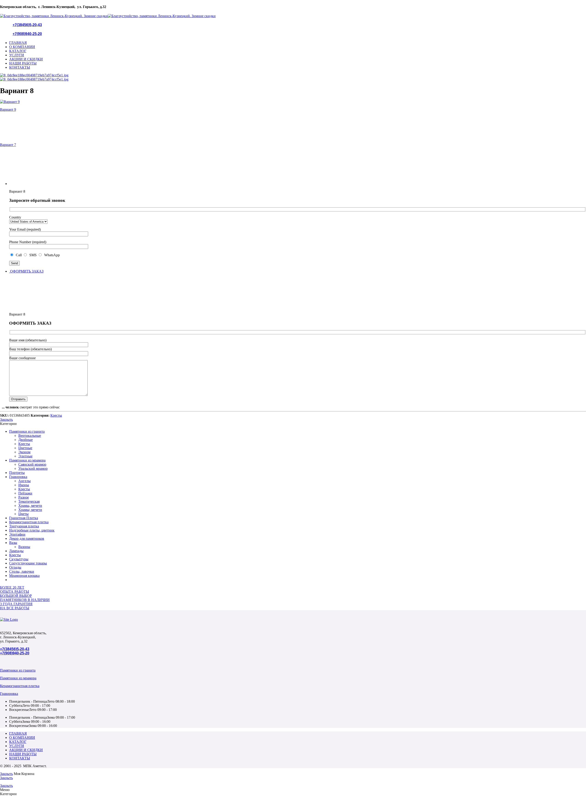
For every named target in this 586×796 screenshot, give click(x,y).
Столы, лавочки (21, 571)
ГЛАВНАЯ (18, 43)
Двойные (25, 440)
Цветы (23, 514)
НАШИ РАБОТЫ (23, 63)
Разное (23, 497)
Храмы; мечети (30, 510)
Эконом (24, 452)
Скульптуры (18, 559)
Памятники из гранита (27, 431)
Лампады (16, 551)
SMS (32, 255)
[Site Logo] (9, 619)
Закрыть (6, 419)
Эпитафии (17, 534)
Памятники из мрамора (27, 460)
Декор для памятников (26, 538)
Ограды (15, 567)
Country (15, 217)
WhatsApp (51, 255)
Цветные (25, 448)
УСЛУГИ (16, 55)
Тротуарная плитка (24, 526)
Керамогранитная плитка (29, 522)
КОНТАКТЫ (19, 67)
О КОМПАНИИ (22, 47)
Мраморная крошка (24, 575)
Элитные (25, 456)
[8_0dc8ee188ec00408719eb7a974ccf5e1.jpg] (34, 75)
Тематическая (29, 501)
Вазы (13, 543)
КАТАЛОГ (17, 51)
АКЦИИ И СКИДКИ (26, 59)
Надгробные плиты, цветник (31, 530)
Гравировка (18, 477)
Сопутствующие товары (28, 563)
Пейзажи (25, 493)
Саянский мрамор (32, 464)
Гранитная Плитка (23, 518)
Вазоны (24, 547)
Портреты (17, 473)
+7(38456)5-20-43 (27, 25)
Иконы (23, 485)
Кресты (56, 415)
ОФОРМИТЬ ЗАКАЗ (26, 271)
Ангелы (24, 481)
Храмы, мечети (30, 505)
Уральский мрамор (33, 468)
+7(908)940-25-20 (27, 34)
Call (18, 255)
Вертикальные (29, 435)
